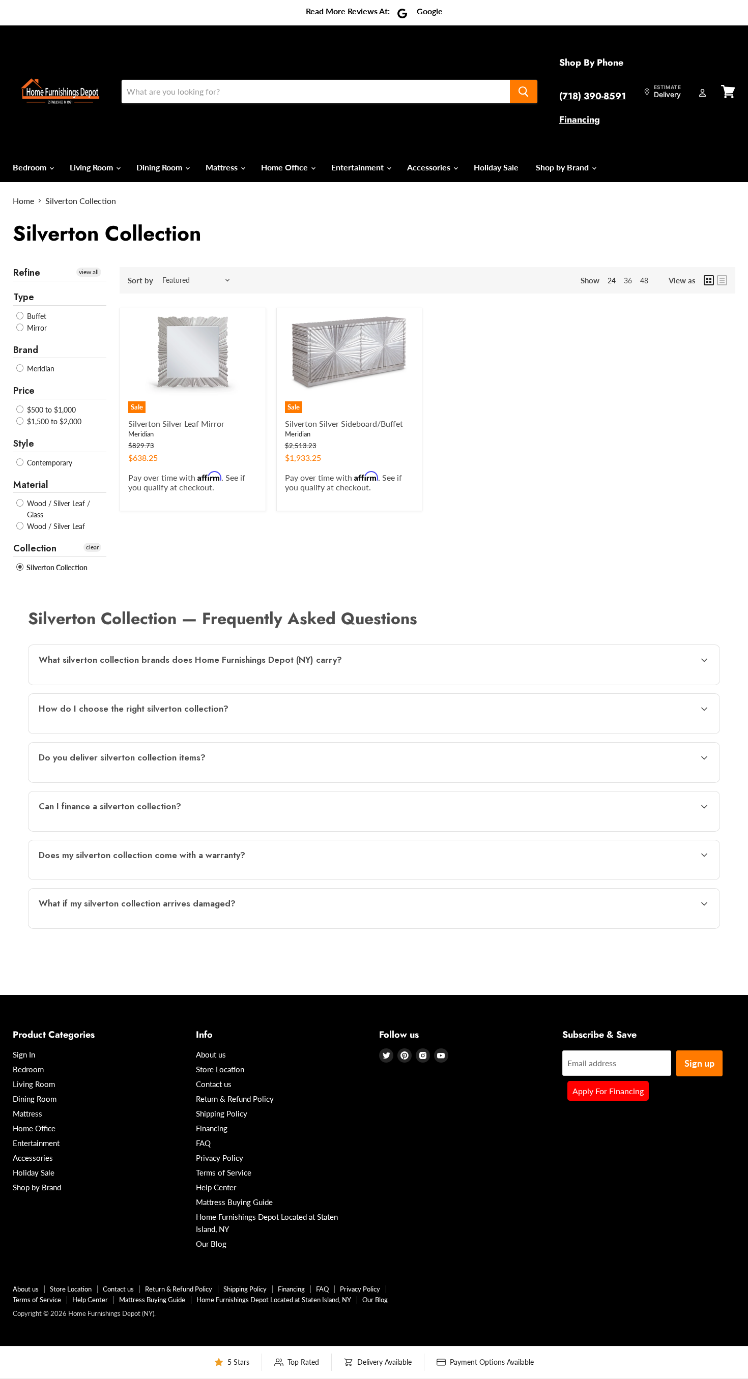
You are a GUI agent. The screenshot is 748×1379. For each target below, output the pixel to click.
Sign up (699, 1063)
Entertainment (358, 167)
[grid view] (709, 280)
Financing (579, 119)
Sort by (140, 280)
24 (612, 280)
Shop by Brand (563, 167)
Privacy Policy (219, 1157)
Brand (25, 350)
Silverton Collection (56, 567)
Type (23, 297)
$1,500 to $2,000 (53, 421)
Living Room (92, 167)
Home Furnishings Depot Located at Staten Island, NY (273, 1300)
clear (92, 547)
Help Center (216, 1187)
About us (211, 1054)
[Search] (523, 91)
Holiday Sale (496, 167)
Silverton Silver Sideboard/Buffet (344, 423)
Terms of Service (223, 1172)
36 (628, 280)
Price (24, 390)
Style (23, 443)
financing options (119, 830)
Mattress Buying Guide (234, 1202)
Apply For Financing (608, 1091)
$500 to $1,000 (50, 409)
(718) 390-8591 (592, 96)
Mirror (36, 328)
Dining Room (160, 167)
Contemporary (48, 462)
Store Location (220, 1069)
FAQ (203, 1143)
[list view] (722, 280)
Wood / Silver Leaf (55, 526)
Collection (34, 548)
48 (644, 280)
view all (89, 272)
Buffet (35, 316)
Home (23, 201)
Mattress (223, 167)
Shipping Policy (221, 1113)
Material (30, 484)
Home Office (285, 167)
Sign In (24, 1054)
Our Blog (211, 1243)
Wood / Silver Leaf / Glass (57, 509)
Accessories (429, 167)
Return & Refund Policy (235, 1098)
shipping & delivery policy (617, 781)
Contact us (214, 1084)
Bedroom (30, 167)
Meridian (39, 368)
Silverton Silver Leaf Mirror (176, 423)
